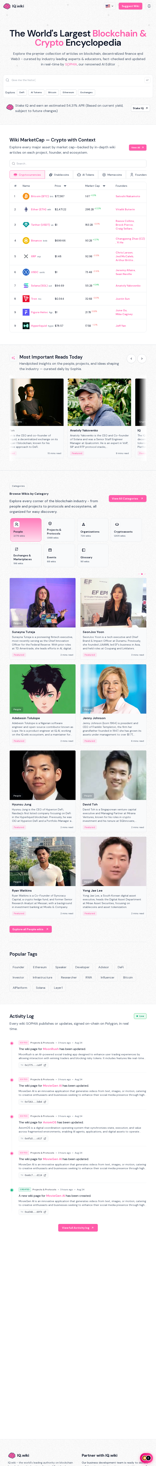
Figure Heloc (39, 312)
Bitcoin (52, 92)
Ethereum (68, 92)
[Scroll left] (131, 358)
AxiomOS (50, 1122)
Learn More (136, 108)
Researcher (69, 977)
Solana (40, 988)
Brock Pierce (124, 224)
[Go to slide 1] (139, 574)
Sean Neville (124, 274)
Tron (34, 298)
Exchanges (86, 92)
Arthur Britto (124, 260)
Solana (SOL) (39, 285)
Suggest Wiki (130, 6)
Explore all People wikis (28, 929)
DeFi (21, 92)
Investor (18, 977)
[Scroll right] (141, 358)
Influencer (108, 977)
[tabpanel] (78, 257)
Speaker (61, 967)
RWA (89, 977)
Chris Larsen (124, 252)
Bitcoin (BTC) (40, 196)
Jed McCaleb (124, 256)
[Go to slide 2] (142, 574)
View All (135, 147)
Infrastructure (42, 977)
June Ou (121, 310)
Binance (36, 240)
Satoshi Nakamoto (128, 196)
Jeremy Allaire (125, 270)
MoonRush (51, 1049)
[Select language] (110, 6)
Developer (82, 967)
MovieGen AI (52, 1086)
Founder (18, 967)
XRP (33, 256)
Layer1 (58, 988)
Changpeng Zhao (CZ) (130, 238)
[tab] (27, 174)
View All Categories (125, 498)
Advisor (103, 967)
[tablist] (78, 174)
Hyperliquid (39, 325)
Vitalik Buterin (125, 209)
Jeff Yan (121, 325)
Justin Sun (123, 298)
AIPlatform (20, 988)
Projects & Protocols (42, 1042)
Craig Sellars (124, 228)
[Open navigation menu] (149, 6)
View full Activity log (75, 1227)
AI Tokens (36, 92)
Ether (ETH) (38, 209)
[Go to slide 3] (145, 574)
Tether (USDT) (40, 224)
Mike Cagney (124, 314)
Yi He (120, 242)
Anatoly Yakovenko (128, 285)
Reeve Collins (125, 221)
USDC (34, 272)
